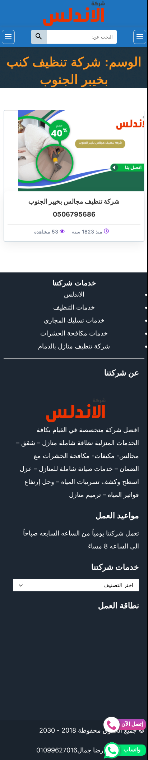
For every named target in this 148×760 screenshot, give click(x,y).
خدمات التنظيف (74, 307)
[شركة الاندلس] (74, 13)
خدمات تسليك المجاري (74, 320)
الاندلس (74, 294)
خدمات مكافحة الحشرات (74, 333)
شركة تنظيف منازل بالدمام (74, 346)
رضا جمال (90, 750)
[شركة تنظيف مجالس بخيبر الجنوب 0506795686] (81, 150)
